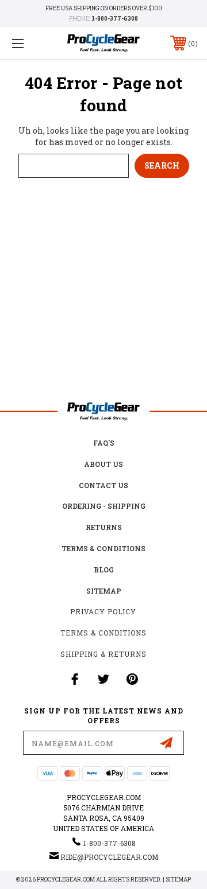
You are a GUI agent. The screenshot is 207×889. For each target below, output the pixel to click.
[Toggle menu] (30, 43)
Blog (104, 569)
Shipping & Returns (103, 653)
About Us (103, 464)
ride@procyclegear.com (109, 856)
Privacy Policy (103, 611)
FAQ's (103, 442)
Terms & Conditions (103, 548)
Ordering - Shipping (103, 505)
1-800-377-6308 (114, 18)
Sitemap (103, 590)
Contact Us (103, 485)
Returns (104, 527)
